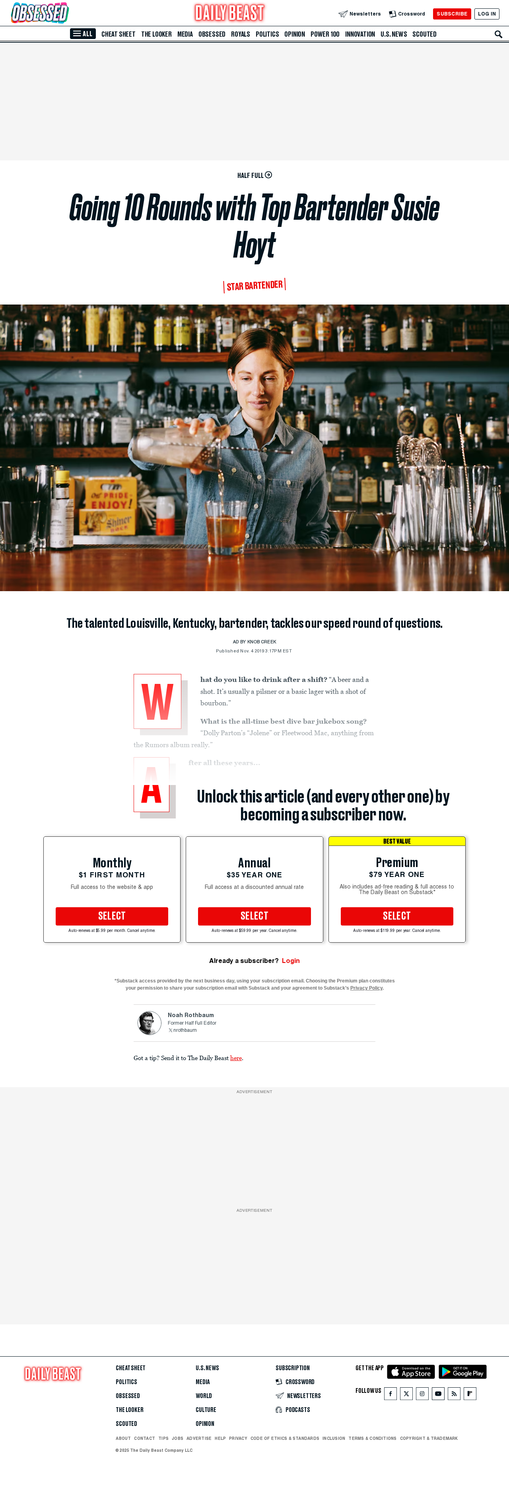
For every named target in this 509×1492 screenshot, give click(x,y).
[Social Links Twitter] (406, 1395)
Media (185, 34)
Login (291, 961)
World (204, 1396)
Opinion (294, 34)
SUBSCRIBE (452, 14)
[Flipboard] (470, 1395)
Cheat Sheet (118, 34)
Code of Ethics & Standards (285, 1438)
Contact (144, 1438)
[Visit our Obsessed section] (65, 14)
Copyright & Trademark (429, 1438)
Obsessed (211, 34)
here (236, 1057)
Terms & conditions (372, 1438)
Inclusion (333, 1438)
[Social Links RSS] (454, 1395)
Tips (163, 1438)
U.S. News (394, 34)
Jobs (177, 1438)
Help (220, 1438)
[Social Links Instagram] (422, 1395)
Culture (206, 1410)
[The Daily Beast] (230, 14)
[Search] (499, 34)
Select (112, 916)
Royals (240, 34)
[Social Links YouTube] (438, 1395)
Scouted (424, 34)
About (123, 1438)
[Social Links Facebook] (390, 1395)
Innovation (360, 34)
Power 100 (325, 34)
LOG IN (487, 14)
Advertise (199, 1438)
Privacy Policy (366, 988)
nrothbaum (185, 1030)
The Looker (156, 34)
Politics (267, 34)
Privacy (238, 1438)
